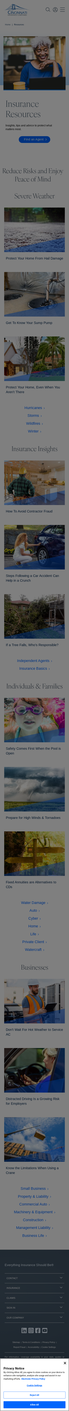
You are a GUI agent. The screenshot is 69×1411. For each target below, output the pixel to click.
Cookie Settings (34, 1385)
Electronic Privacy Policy (33, 1379)
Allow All (34, 1404)
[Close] (65, 1363)
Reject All (34, 1395)
